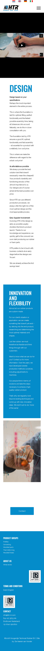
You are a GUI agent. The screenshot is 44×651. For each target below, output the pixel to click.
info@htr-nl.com (9, 615)
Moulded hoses (8, 553)
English (11, 590)
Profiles (5, 542)
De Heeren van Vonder (23, 641)
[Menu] (37, 8)
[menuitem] (14, 1)
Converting (7, 544)
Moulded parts (8, 547)
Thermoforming (8, 550)
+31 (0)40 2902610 (10, 624)
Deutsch (25, 1)
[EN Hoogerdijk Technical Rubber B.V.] (18, 8)
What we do (7, 565)
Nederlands (13, 1)
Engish (19, 1)
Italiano (31, 1)
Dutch (5, 590)
